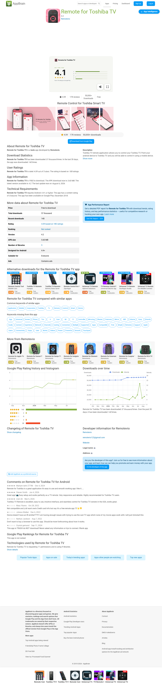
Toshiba (41, 308)
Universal (19, 319)
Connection (66, 325)
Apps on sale (51, 557)
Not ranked (45, 229)
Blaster (100, 319)
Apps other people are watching (107, 557)
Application (12, 308)
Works (45, 330)
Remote (57, 308)
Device (80, 308)
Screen (27, 319)
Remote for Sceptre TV (127, 356)
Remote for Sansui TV (34, 356)
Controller (81, 319)
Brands (148, 319)
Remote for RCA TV (145, 356)
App (10, 319)
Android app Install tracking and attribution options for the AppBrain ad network (118, 650)
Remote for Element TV (90, 356)
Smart (73, 308)
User (37, 330)
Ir (50, 319)
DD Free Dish (30, 651)
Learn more (109, 214)
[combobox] (87, 3)
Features (108, 319)
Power (60, 330)
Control (65, 308)
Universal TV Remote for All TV (90, 286)
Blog (103, 643)
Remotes (128, 325)
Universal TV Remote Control (127, 286)
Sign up (138, 3)
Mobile (21, 308)
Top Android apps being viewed (36, 640)
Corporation (31, 308)
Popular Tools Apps (28, 557)
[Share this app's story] (100, 87)
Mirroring (91, 319)
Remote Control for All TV (71, 286)
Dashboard (126, 3)
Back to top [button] (156, 662)
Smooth (77, 330)
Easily (10, 325)
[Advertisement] (78, 39)
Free (112, 325)
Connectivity (20, 330)
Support (137, 325)
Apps (107, 3)
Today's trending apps (75, 557)
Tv (49, 308)
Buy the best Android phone (74, 638)
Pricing (115, 3)
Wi (65, 319)
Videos (52, 330)
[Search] (99, 3)
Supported (85, 325)
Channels (47, 325)
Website (86, 443)
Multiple (76, 325)
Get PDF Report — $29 (95, 218)
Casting (56, 325)
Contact (105, 616)
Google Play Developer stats (74, 622)
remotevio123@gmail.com (94, 437)
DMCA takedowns (108, 632)
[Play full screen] (107, 87)
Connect (19, 325)
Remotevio (28, 339)
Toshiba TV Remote (34, 286)
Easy (140, 319)
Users (11, 330)
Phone (35, 319)
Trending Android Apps (72, 627)
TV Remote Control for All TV (108, 286)
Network (38, 325)
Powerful (68, 330)
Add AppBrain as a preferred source (23, 474)
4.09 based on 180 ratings (52, 224)
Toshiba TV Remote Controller (53, 286)
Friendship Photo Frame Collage (37, 646)
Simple (120, 325)
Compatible (103, 325)
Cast (58, 319)
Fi (73, 319)
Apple (145, 325)
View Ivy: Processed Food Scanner (37, 657)
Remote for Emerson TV (108, 356)
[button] (119, 448)
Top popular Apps (70, 632)
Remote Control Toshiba (16, 286)
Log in (151, 3)
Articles (104, 638)
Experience (28, 325)
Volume (132, 319)
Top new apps (136, 557)
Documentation (107, 627)
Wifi (124, 319)
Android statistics (70, 616)
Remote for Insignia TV (71, 356)
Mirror (117, 319)
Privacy (104, 622)
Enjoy (30, 330)
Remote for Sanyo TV (53, 356)
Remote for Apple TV (16, 356)
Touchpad (86, 330)
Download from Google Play (81, 141)
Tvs (42, 319)
